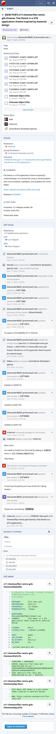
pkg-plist (12, 569)
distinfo (11, 562)
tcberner (13, 124)
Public (26, 29)
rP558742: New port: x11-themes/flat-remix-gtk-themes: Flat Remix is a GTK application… (28, 161)
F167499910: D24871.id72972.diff (23, 83)
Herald (10, 265)
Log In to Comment (16, 726)
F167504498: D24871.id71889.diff (23, 76)
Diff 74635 (24, 376)
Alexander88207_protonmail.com (33, 37)
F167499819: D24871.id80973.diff (23, 89)
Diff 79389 (24, 396)
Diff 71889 (20, 301)
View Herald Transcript (28, 268)
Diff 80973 (24, 477)
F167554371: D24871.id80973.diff (23, 57)
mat (11, 119)
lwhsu (9, 361)
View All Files (28, 110)
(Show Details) (35, 312)
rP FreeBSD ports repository (16, 233)
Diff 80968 (24, 416)
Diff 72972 (24, 324)
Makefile (12, 559)
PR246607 (17, 194)
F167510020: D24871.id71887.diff (23, 70)
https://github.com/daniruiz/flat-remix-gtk (22, 189)
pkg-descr (12, 565)
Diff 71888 (20, 290)
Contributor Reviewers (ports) (23, 129)
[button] (53, 3)
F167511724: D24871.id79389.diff (23, 63)
